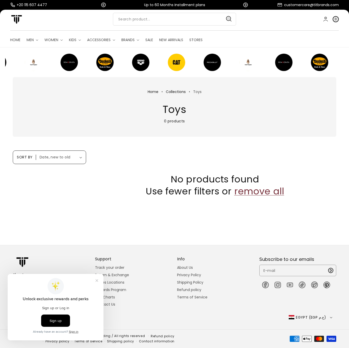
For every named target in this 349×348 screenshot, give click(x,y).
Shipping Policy (190, 282)
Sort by (25, 157)
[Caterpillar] (172, 62)
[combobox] (174, 19)
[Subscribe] (330, 270)
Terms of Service (192, 297)
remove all (259, 191)
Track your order (109, 267)
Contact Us (105, 304)
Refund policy (189, 289)
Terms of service (88, 341)
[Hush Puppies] (29, 62)
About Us (185, 267)
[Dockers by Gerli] (101, 62)
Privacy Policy (189, 274)
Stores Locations (109, 282)
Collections (176, 91)
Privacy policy (57, 341)
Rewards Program (110, 289)
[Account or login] (325, 19)
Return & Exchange (112, 274)
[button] (103, 5)
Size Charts (105, 297)
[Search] (229, 19)
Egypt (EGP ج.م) (311, 317)
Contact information (157, 341)
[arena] (137, 62)
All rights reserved (130, 336)
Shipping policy (120, 341)
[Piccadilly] (208, 62)
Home (153, 91)
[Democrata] (65, 62)
